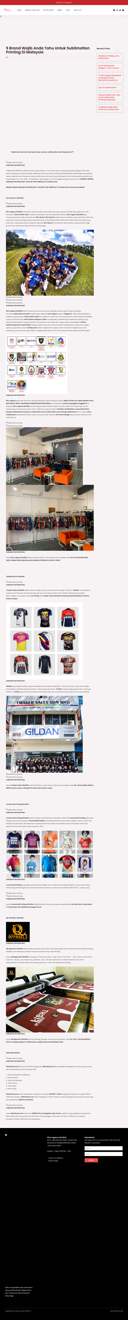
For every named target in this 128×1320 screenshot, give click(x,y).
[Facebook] (114, 10)
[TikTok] (120, 10)
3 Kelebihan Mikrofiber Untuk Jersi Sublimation (108, 108)
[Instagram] (117, 10)
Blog (68, 10)
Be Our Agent (48, 10)
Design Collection (32, 10)
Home (19, 10)
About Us (77, 10)
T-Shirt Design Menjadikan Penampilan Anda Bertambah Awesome (109, 77)
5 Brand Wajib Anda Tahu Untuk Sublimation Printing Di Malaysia (109, 97)
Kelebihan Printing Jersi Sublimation (108, 57)
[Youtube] (123, 10)
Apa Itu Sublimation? (107, 87)
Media (60, 10)
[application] (82, 10)
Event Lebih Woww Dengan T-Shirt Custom (108, 66)
